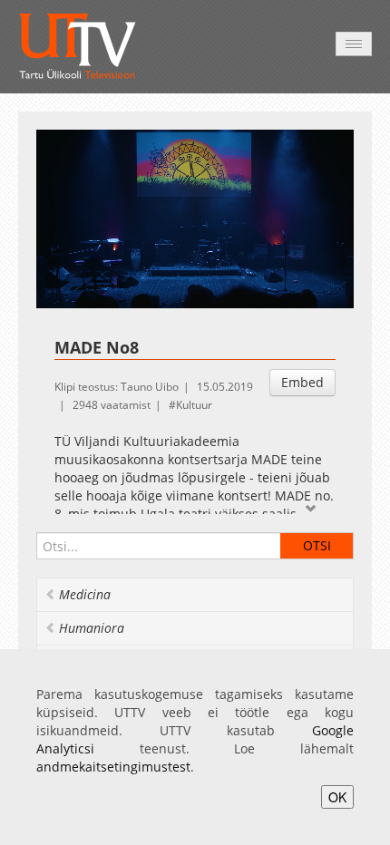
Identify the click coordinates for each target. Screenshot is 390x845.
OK (337, 797)
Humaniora (91, 627)
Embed (302, 382)
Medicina (85, 594)
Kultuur (194, 405)
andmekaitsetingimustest (113, 766)
